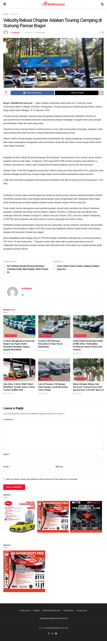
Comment (8, 419)
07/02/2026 (9, 393)
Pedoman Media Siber (51, 610)
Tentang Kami (25, 610)
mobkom (15, 33)
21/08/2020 (28, 33)
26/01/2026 (78, 393)
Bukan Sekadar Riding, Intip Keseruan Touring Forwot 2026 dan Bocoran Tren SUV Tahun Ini (88, 387)
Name (7, 454)
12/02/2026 (78, 353)
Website (59, 467)
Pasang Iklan (68, 610)
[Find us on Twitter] (52, 633)
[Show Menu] (4, 4)
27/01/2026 (43, 393)
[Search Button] (102, 4)
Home (5, 14)
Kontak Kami (81, 610)
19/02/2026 (43, 350)
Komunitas (14, 14)
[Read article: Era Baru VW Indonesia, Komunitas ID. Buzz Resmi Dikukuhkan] (54, 326)
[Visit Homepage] (53, 4)
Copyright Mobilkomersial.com (56, 628)
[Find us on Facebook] (49, 633)
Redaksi (36, 610)
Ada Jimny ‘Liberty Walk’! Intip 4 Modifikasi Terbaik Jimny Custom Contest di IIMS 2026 (19, 387)
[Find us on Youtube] (56, 633)
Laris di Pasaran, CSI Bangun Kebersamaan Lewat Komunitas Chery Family (53, 387)
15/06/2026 (9, 353)
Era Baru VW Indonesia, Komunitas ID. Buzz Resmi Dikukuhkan (50, 344)
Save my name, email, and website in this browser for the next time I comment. (42, 479)
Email (6, 466)
